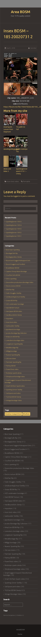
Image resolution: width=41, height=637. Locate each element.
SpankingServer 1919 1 (13, 236)
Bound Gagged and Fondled (15, 264)
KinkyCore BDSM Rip (13, 337)
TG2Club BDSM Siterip (13, 397)
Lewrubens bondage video (15, 340)
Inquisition (9, 318)
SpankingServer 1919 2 (13, 232)
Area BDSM (20, 12)
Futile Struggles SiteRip (13, 293)
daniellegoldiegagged (9, 149)
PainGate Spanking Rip (13, 362)
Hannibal (33, 48)
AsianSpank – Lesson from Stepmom (8, 129)
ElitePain (26, 414)
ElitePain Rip (10, 290)
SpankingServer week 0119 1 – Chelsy (21, 171)
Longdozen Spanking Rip (14, 344)
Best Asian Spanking (12, 250)
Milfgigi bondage (11, 351)
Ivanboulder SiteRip (12, 326)
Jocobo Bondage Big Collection (16, 333)
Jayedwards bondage (13, 329)
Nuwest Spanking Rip (13, 355)
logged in (16, 196)
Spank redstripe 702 (21, 150)
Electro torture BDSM (13, 286)
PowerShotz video (12, 369)
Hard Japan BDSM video (14, 311)
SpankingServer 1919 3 (13, 229)
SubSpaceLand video (13, 393)
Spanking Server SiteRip (14, 390)
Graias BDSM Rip (11, 300)
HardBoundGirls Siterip (14, 315)
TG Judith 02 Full (20, 128)
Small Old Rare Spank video (15, 386)
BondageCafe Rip (12, 253)
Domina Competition (13, 414)
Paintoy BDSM (10, 366)
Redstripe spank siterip (14, 373)
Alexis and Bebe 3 (7, 170)
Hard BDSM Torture (12, 308)
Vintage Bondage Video (14, 400)
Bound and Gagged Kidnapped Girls (18, 260)
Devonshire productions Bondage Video (19, 282)
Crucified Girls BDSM (13, 275)
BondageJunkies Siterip (14, 257)
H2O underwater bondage (15, 304)
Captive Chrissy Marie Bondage (16, 271)
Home (20, 634)
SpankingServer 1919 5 (13, 222)
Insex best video (13, 181)
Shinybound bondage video (15, 376)
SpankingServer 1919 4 (13, 225)
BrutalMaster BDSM (12, 268)
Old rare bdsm (11, 358)
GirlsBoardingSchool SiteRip (15, 297)
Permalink (26, 181)
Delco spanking (11, 279)
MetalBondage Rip (12, 348)
